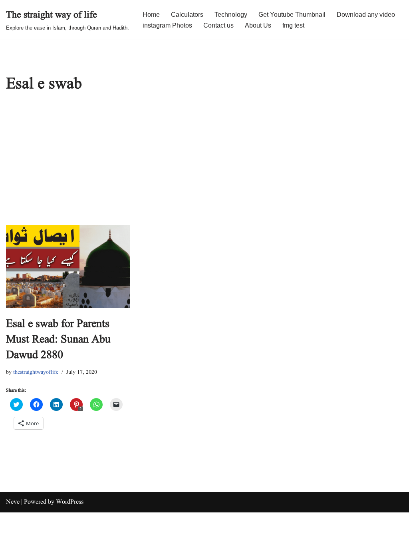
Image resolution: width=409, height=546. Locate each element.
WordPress (69, 502)
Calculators (187, 14)
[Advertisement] (204, 165)
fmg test (293, 25)
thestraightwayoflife (35, 372)
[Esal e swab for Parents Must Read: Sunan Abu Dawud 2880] (68, 266)
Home (151, 14)
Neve (13, 502)
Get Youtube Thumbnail (292, 14)
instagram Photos (167, 25)
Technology (230, 14)
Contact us (218, 25)
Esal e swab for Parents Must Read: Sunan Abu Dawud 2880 (58, 339)
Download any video (366, 14)
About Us (258, 25)
